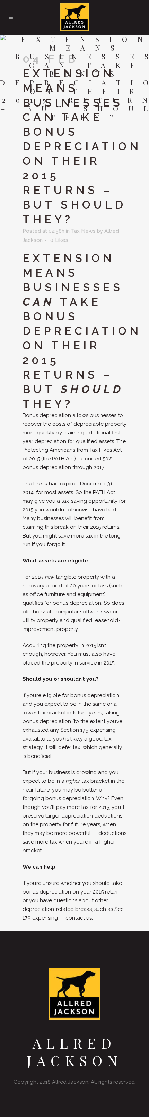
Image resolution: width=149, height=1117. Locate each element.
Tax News (83, 231)
